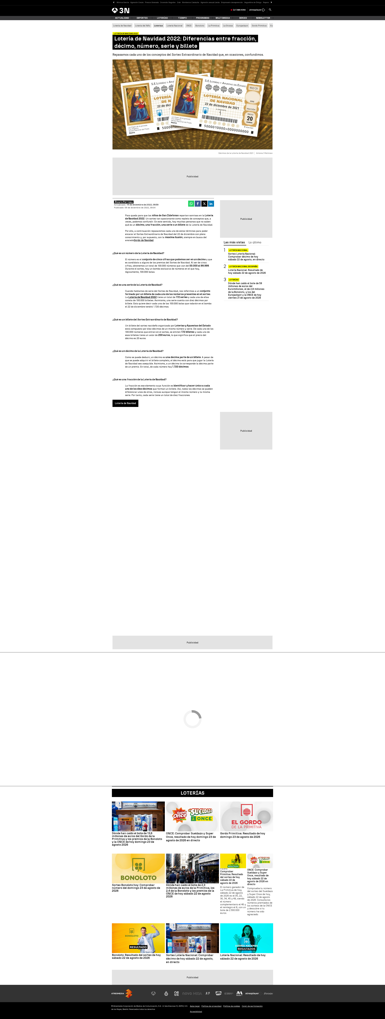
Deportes (142, 18)
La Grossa (228, 25)
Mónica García (123, 2)
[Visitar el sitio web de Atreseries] (208, 993)
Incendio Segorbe (168, 2)
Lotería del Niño (142, 25)
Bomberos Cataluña (190, 2)
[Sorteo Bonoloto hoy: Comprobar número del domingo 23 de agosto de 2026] (138, 868)
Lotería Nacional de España (243, 266)
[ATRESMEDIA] (121, 993)
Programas (202, 18)
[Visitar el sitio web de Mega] (197, 993)
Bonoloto (200, 25)
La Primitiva (213, 25)
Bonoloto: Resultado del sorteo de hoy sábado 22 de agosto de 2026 (136, 956)
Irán (179, 2)
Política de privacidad (212, 1006)
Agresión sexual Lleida (210, 2)
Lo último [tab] (255, 242)
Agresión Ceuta (136, 2)
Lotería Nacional (174, 25)
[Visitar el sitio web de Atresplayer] (254, 993)
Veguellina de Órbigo (253, 2)
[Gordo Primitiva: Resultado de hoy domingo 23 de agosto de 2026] (246, 816)
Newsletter (263, 18)
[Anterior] (113, 2)
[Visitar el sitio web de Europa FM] (228, 993)
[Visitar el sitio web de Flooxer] (268, 993)
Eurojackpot (242, 25)
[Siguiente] (271, 2)
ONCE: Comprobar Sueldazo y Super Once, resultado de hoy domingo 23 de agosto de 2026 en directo (191, 837)
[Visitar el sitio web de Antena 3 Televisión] (155, 993)
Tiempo (182, 18)
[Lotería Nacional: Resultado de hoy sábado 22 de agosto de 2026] (246, 938)
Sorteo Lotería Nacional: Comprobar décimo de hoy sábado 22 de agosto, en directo (246, 256)
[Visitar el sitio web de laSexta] (166, 993)
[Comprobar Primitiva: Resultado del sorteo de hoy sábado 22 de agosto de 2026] (233, 861)
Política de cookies (231, 1006)
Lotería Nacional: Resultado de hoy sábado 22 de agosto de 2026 (247, 271)
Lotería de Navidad (122, 25)
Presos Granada (152, 2)
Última (239, 10)
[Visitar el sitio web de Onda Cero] (218, 993)
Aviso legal (195, 1006)
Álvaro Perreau (124, 202)
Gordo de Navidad (143, 240)
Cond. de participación (252, 1006)
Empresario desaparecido (232, 2)
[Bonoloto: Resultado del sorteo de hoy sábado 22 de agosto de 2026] (138, 938)
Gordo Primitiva (259, 25)
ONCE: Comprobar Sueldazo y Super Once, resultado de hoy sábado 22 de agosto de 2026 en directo (258, 877)
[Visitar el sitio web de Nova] (187, 993)
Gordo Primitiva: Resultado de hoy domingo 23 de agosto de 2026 (242, 835)
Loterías (162, 18)
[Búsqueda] (270, 10)
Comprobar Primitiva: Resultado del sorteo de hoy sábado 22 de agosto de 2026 (231, 877)
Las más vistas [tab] (234, 242)
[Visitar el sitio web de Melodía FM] (239, 993)
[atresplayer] (257, 10)
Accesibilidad (196, 1011)
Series (243, 18)
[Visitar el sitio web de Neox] (176, 993)
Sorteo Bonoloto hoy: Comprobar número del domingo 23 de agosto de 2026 (136, 888)
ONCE (189, 25)
